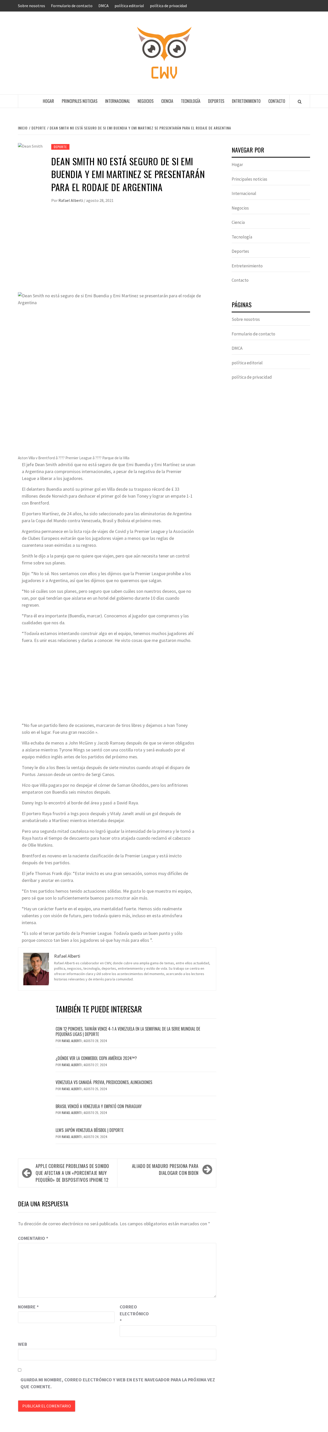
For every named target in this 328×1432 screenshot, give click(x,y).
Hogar (48, 101)
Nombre (28, 1307)
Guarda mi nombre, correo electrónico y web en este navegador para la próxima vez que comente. (117, 1383)
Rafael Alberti (71, 200)
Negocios (145, 101)
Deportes (216, 101)
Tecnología (190, 101)
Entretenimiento (246, 101)
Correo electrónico (132, 1314)
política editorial (129, 5)
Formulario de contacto (72, 5)
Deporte (60, 147)
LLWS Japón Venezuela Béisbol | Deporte (90, 1130)
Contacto (276, 101)
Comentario (33, 1238)
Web (22, 1344)
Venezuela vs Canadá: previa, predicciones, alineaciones (104, 1082)
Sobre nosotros (31, 5)
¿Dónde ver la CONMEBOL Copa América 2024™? (96, 1058)
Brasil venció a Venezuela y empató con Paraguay (99, 1106)
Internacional (117, 101)
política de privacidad (168, 5)
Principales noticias (79, 101)
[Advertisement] (117, 254)
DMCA (103, 5)
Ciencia (167, 101)
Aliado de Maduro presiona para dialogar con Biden (165, 1169)
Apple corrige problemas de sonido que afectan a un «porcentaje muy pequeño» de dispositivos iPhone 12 (72, 1173)
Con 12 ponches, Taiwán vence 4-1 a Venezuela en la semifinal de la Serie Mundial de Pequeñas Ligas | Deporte (128, 1031)
